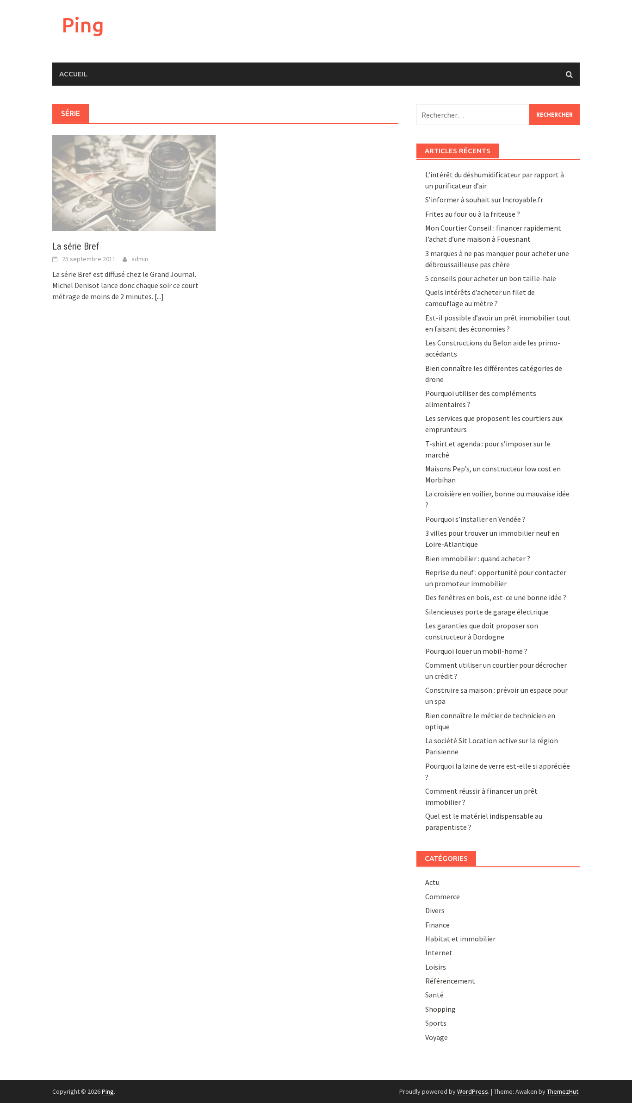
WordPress (472, 1091)
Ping (83, 24)
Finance (437, 924)
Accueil (73, 74)
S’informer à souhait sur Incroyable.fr (484, 199)
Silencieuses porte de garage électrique (487, 611)
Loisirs (435, 966)
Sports (435, 1023)
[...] (159, 296)
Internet (438, 952)
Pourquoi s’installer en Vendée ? (475, 519)
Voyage (436, 1037)
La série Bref (75, 246)
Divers (435, 910)
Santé (434, 994)
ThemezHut (562, 1091)
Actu (432, 882)
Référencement (450, 980)
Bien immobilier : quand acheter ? (477, 558)
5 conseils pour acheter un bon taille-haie (490, 278)
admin (139, 259)
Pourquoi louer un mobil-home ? (476, 651)
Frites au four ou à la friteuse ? (472, 214)
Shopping (440, 1009)
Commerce (442, 896)
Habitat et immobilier (460, 938)
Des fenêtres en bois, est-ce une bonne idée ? (495, 597)
